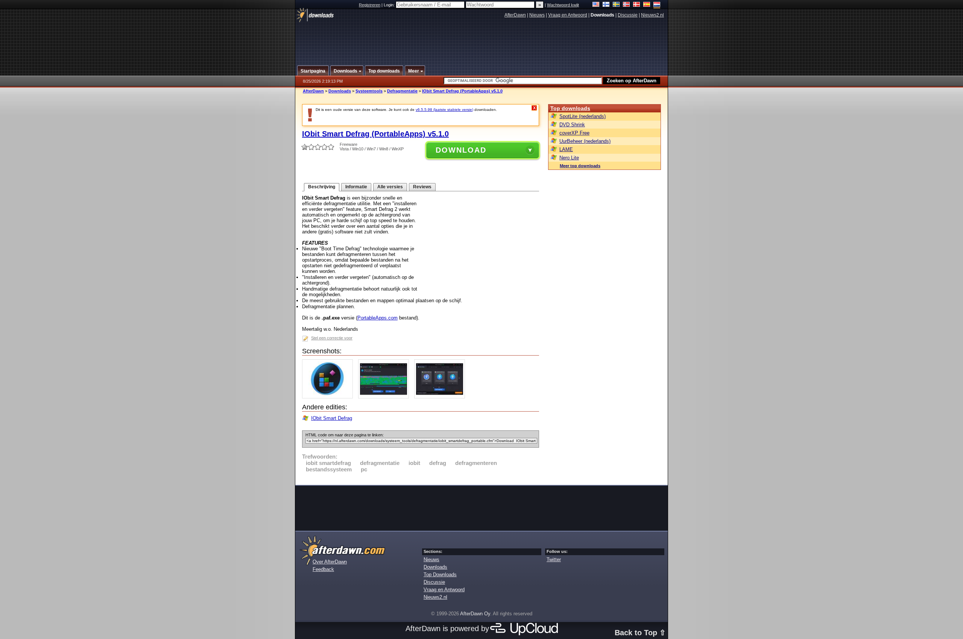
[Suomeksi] (606, 5)
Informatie (356, 186)
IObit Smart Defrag (331, 418)
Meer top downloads (580, 166)
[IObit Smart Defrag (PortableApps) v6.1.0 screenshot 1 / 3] (329, 397)
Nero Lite (569, 158)
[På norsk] (626, 5)
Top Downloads (440, 574)
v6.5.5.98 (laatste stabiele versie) (444, 110)
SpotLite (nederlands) (582, 116)
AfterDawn (515, 15)
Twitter (554, 559)
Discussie (628, 15)
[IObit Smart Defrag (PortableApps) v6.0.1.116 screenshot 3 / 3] (441, 397)
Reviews (422, 186)
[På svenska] (616, 5)
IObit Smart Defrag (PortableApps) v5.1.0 (462, 91)
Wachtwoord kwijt (563, 5)
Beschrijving (321, 186)
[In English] (596, 5)
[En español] (646, 5)
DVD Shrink (572, 124)
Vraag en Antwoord (567, 15)
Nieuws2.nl (652, 15)
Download (461, 150)
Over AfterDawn (330, 562)
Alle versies (390, 186)
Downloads (339, 91)
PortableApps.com (377, 318)
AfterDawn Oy (475, 613)
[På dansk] (636, 5)
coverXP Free (574, 133)
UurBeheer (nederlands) (585, 141)
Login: (390, 5)
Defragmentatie (402, 91)
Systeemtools (369, 91)
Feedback (323, 569)
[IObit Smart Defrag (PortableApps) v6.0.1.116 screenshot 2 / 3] (385, 397)
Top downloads (570, 108)
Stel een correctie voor (331, 338)
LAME (566, 149)
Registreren (369, 5)
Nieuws (537, 15)
